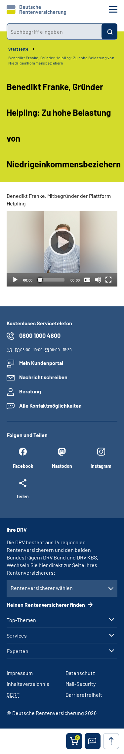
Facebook (23, 466)
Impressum (20, 673)
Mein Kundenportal (41, 363)
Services (17, 635)
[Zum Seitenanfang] (111, 741)
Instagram (101, 466)
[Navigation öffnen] (113, 9)
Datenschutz (80, 673)
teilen (23, 496)
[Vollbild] (108, 280)
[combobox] (54, 31)
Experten (17, 651)
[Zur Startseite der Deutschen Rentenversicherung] (36, 10)
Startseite (18, 49)
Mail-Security (80, 684)
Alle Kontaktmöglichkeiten (50, 405)
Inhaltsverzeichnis (28, 684)
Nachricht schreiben (43, 377)
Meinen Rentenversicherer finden (46, 604)
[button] (93, 741)
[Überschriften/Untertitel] (87, 280)
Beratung (30, 391)
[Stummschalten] (98, 280)
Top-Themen (21, 620)
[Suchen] (109, 31)
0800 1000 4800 (40, 335)
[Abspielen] (62, 242)
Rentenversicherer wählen (42, 588)
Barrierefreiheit (83, 694)
